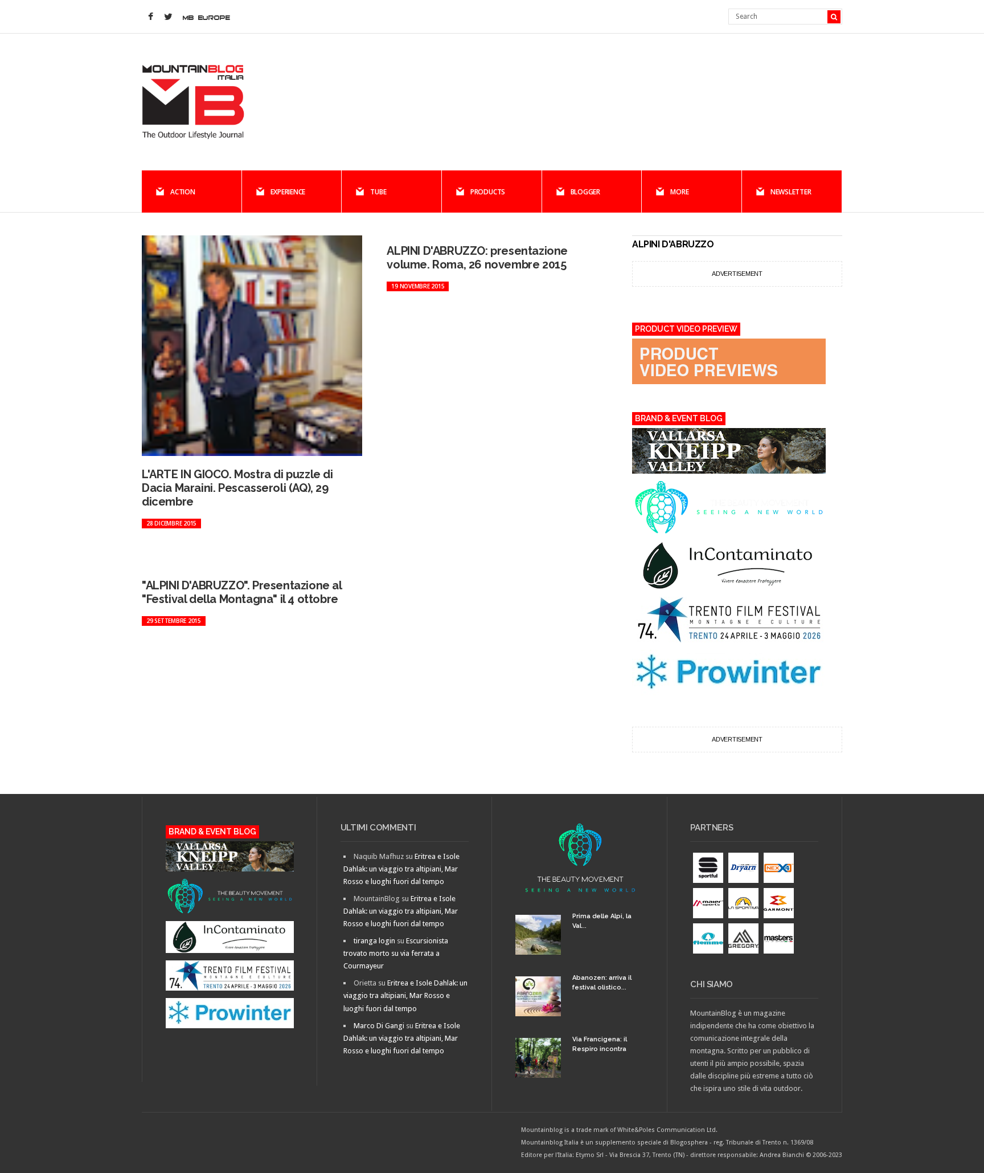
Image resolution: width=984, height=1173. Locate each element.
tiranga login (374, 940)
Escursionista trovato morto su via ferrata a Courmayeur (395, 953)
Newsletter (790, 192)
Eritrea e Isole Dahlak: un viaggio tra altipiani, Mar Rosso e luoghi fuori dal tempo (401, 869)
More (679, 192)
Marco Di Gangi (379, 1025)
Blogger (585, 192)
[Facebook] (150, 17)
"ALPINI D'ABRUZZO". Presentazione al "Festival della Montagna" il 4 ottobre (242, 592)
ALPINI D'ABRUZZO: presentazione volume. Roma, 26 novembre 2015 (477, 257)
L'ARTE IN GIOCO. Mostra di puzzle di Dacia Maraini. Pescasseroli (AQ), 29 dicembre (237, 487)
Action (182, 192)
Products (487, 192)
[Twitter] (168, 17)
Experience (288, 192)
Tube (378, 192)
